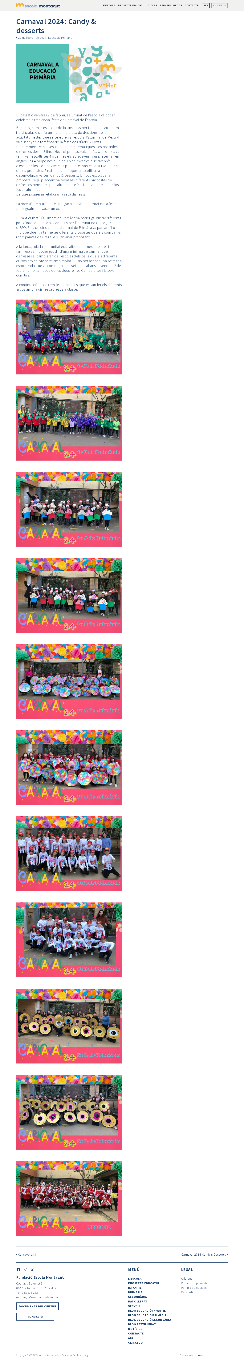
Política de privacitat (195, 1283)
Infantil (134, 1287)
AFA (205, 5)
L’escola (109, 5)
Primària (135, 1292)
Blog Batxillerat (142, 1324)
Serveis (165, 5)
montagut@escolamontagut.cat (37, 1297)
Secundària (137, 1297)
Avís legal (187, 1278)
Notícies (135, 1329)
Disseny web (186, 1355)
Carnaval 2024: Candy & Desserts (204, 1254)
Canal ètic (187, 1292)
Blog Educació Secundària (149, 1320)
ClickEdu (219, 5)
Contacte (192, 5)
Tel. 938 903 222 (27, 1292)
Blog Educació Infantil (147, 1310)
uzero (201, 1355)
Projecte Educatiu (131, 5)
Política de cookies (194, 1287)
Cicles (152, 5)
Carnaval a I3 (27, 1254)
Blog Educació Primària (147, 1315)
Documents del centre (37, 1306)
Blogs (177, 5)
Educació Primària (60, 37)
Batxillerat (137, 1301)
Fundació (35, 1317)
